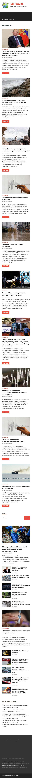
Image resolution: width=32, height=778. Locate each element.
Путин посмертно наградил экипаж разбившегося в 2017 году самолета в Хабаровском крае (16, 53)
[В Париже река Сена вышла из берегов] (16, 232)
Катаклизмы (5, 49)
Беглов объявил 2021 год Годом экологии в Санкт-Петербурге (19, 568)
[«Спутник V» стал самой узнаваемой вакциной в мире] (16, 627)
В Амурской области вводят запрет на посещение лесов (20, 576)
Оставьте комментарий (7, 57)
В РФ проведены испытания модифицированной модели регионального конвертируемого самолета (14, 720)
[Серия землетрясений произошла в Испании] (16, 185)
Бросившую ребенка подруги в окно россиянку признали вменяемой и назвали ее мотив (21, 680)
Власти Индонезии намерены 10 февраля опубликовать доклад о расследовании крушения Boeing (15, 342)
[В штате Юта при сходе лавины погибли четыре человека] (16, 280)
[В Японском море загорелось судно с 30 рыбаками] (16, 474)
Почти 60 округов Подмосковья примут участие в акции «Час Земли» (21, 585)
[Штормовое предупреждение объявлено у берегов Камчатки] (16, 88)
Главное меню (9, 19)
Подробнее (5, 121)
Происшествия (5, 628)
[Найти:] (16, 518)
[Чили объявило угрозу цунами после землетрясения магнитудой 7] (16, 136)
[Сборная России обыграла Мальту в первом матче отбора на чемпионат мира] (6, 664)
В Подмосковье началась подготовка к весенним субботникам (19, 594)
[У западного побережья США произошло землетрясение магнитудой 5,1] (16, 378)
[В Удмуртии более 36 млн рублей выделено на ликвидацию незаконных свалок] (16, 543)
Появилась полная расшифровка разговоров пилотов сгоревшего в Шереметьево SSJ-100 (20, 690)
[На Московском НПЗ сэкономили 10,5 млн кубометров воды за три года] (6, 606)
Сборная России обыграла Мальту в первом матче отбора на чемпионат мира (20, 660)
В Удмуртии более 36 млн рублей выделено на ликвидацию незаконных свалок (14, 549)
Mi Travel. (17, 4)
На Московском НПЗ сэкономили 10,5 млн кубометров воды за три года (21, 603)
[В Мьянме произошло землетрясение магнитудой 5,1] (16, 427)
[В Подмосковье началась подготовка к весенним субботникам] (6, 598)
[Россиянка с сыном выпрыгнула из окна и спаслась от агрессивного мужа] (6, 673)
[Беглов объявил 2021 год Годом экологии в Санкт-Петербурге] (6, 572)
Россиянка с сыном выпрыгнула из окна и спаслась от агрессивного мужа (20, 670)
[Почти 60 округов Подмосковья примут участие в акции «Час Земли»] (6, 589)
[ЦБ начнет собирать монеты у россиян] (6, 656)
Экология (4, 544)
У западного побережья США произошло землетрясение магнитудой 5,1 (14, 392)
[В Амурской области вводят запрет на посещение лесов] (6, 581)
